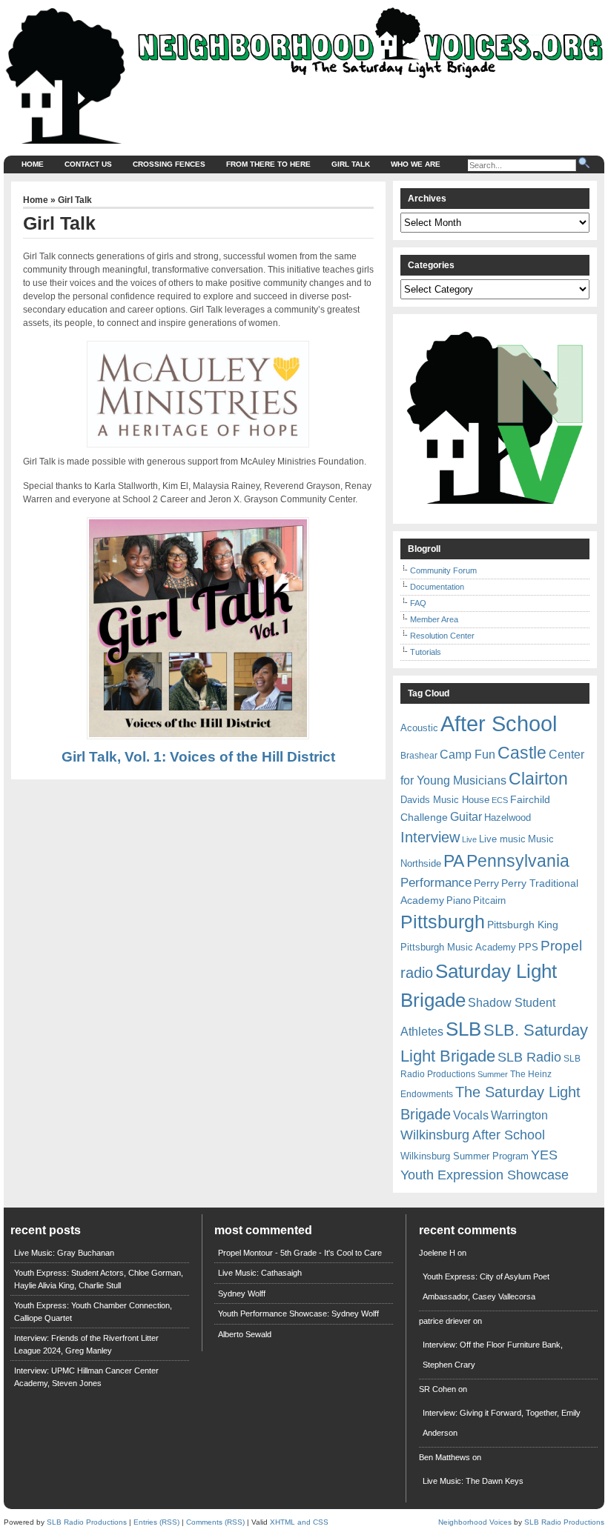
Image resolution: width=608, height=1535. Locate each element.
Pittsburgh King (522, 924)
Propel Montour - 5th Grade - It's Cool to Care (300, 1252)
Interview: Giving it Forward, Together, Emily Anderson (502, 1422)
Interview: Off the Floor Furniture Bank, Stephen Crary (493, 1354)
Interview (430, 837)
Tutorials (425, 651)
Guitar (466, 816)
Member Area (434, 619)
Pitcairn (489, 900)
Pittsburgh (442, 922)
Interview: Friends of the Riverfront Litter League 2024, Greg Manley (86, 1344)
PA (453, 860)
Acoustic (419, 727)
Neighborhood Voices (475, 1522)
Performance (436, 883)
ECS (500, 800)
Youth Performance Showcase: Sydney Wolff (298, 1313)
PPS (528, 947)
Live (469, 839)
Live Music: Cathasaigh (260, 1272)
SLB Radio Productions (87, 1522)
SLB (463, 1029)
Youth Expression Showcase (484, 1175)
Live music (502, 839)
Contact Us (88, 164)
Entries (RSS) (156, 1522)
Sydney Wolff (241, 1293)
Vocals (471, 1115)
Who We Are (415, 164)
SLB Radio (529, 1057)
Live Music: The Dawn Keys (473, 1480)
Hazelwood (507, 817)
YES (544, 1155)
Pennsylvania (517, 860)
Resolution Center (442, 635)
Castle (522, 752)
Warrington (519, 1115)
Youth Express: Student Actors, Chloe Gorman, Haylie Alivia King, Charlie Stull (98, 1279)
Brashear (418, 755)
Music (541, 839)
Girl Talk (350, 164)
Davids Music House (444, 799)
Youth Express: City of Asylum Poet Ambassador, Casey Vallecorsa (486, 1286)
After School (498, 723)
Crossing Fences (169, 164)
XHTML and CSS (299, 1522)
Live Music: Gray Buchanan (64, 1252)
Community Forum (443, 570)
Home (33, 164)
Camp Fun (467, 754)
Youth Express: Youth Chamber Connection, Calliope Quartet (93, 1311)
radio (416, 973)
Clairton (538, 778)
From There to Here (268, 164)
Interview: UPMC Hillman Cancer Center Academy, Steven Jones (86, 1377)
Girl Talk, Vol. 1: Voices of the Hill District (198, 757)
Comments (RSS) (215, 1522)
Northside (420, 863)
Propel (561, 945)
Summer (493, 1074)
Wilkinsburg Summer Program (464, 1156)
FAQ (418, 603)
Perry (486, 883)
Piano (458, 900)
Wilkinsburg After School (472, 1135)
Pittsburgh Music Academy (458, 947)
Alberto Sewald (244, 1334)
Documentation (437, 586)
